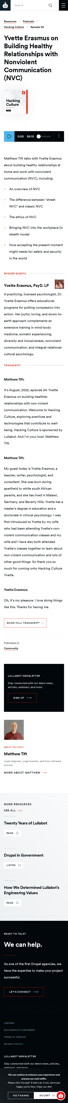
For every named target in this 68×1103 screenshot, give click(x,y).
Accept (44, 1095)
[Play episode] (9, 136)
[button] (60, 1095)
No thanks (21, 1095)
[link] (22, 697)
